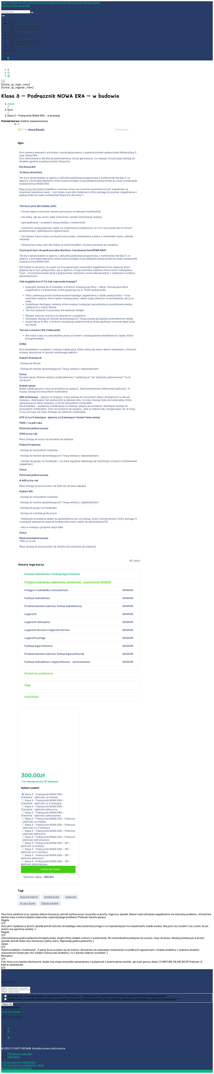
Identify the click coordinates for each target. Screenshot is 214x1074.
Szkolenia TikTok (23, 44)
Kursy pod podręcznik (26, 26)
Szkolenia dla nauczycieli (28, 41)
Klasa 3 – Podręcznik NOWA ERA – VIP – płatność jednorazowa (45, 863)
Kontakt (12, 50)
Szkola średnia (49, 903)
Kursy (11, 23)
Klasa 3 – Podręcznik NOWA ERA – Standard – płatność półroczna (42, 808)
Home (11, 103)
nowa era (70, 896)
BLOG (11, 47)
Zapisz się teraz (50, 869)
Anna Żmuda (36, 129)
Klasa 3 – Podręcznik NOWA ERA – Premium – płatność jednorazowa (48, 838)
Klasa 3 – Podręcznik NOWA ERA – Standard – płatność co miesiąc (42, 796)
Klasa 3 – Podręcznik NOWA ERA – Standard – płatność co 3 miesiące (42, 802)
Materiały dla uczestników (16, 1068)
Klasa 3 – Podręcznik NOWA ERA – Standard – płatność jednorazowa (42, 814)
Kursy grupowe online (26, 29)
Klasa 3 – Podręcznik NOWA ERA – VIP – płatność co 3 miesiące (45, 851)
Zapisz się (7, 1004)
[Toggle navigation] (3, 15)
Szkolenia (13, 38)
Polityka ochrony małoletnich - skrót (22, 1065)
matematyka (51, 896)
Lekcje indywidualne (19, 35)
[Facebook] (8, 69)
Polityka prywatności (20, 1053)
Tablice (12, 32)
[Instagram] (9, 72)
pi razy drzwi (27, 903)
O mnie (11, 20)
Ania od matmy (29, 896)
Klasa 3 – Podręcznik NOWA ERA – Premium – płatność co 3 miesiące (48, 826)
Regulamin (14, 1056)
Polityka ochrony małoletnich (18, 1062)
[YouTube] (9, 75)
